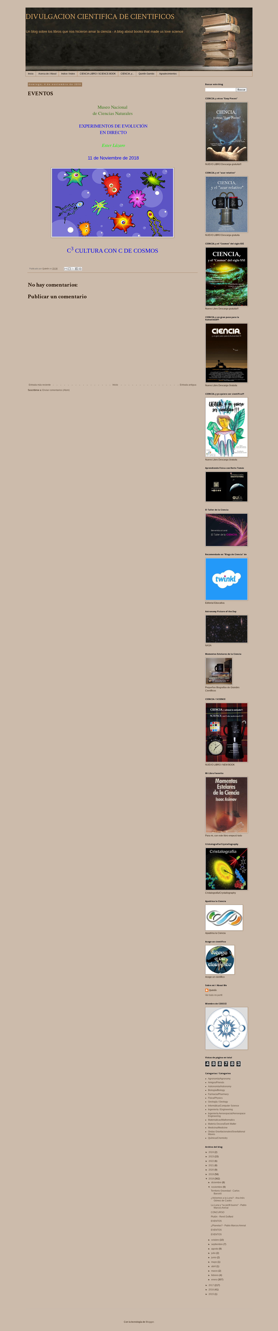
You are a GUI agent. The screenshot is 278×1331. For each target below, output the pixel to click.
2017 (211, 1285)
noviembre (217, 1187)
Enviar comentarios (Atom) (56, 390)
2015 (211, 1294)
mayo (214, 1262)
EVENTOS (216, 1221)
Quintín (213, 990)
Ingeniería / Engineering (220, 1109)
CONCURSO (217, 1212)
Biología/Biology (216, 1090)
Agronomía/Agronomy (219, 1078)
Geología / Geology (218, 1101)
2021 (211, 1165)
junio (214, 1257)
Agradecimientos (168, 73)
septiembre (217, 1244)
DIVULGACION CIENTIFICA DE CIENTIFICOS (100, 17)
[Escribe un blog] (69, 269)
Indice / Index (68, 73)
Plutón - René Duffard (222, 1216)
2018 (211, 1178)
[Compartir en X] (73, 269)
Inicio (30, 73)
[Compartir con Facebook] (76, 269)
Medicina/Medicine (218, 1127)
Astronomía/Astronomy (219, 1086)
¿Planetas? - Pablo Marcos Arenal (228, 1225)
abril (213, 1266)
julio (213, 1253)
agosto (215, 1248)
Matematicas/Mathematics (221, 1120)
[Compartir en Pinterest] (80, 269)
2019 (211, 1174)
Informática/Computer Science (223, 1105)
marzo (214, 1271)
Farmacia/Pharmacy (218, 1094)
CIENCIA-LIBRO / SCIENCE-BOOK (98, 73)
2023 (211, 1156)
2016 (211, 1289)
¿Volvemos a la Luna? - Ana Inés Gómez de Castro (228, 1199)
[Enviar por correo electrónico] (66, 269)
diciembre (216, 1182)
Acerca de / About (47, 73)
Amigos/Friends (216, 1082)
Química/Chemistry (218, 1138)
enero (214, 1279)
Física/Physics (215, 1098)
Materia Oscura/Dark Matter (222, 1124)
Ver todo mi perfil (213, 995)
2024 (211, 1152)
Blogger (150, 1322)
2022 (211, 1161)
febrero (215, 1275)
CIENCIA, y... (127, 73)
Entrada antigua (188, 384)
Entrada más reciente (40, 384)
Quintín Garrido (146, 73)
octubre (215, 1240)
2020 (211, 1169)
